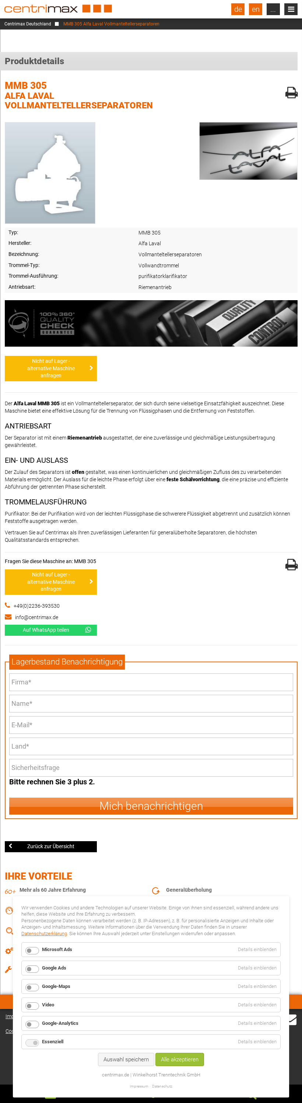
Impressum (139, 1086)
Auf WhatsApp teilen (46, 630)
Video (48, 1004)
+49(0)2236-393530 (37, 606)
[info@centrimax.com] (289, 1023)
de (238, 9)
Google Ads (54, 968)
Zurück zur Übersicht (50, 846)
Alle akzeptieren (180, 1059)
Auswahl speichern (126, 1059)
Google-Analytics (60, 1023)
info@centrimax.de (36, 617)
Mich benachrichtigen (151, 805)
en (256, 9)
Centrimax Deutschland (27, 24)
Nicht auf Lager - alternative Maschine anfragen (51, 368)
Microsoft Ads (57, 949)
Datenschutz (162, 1086)
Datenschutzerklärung (44, 933)
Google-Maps (56, 986)
